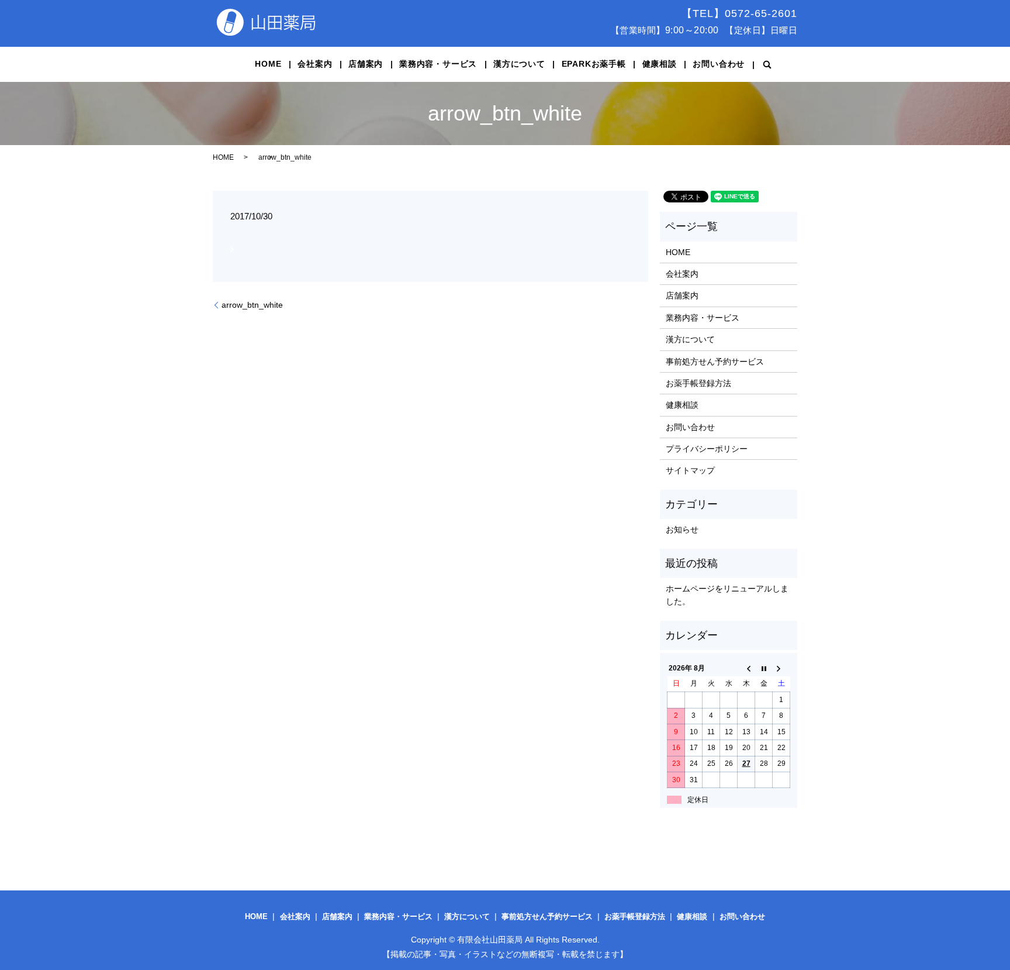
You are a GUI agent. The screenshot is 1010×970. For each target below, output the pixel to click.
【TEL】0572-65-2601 (739, 13)
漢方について (519, 63)
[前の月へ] (746, 668)
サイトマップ (690, 470)
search (767, 64)
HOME (268, 63)
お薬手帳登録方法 (698, 383)
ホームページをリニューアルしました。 (727, 595)
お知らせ (682, 529)
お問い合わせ (719, 63)
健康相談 (659, 63)
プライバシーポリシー (707, 448)
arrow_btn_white (252, 304)
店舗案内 (365, 63)
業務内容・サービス (438, 63)
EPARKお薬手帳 (594, 63)
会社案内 (315, 63)
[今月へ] (764, 668)
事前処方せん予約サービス (715, 361)
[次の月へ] (781, 668)
